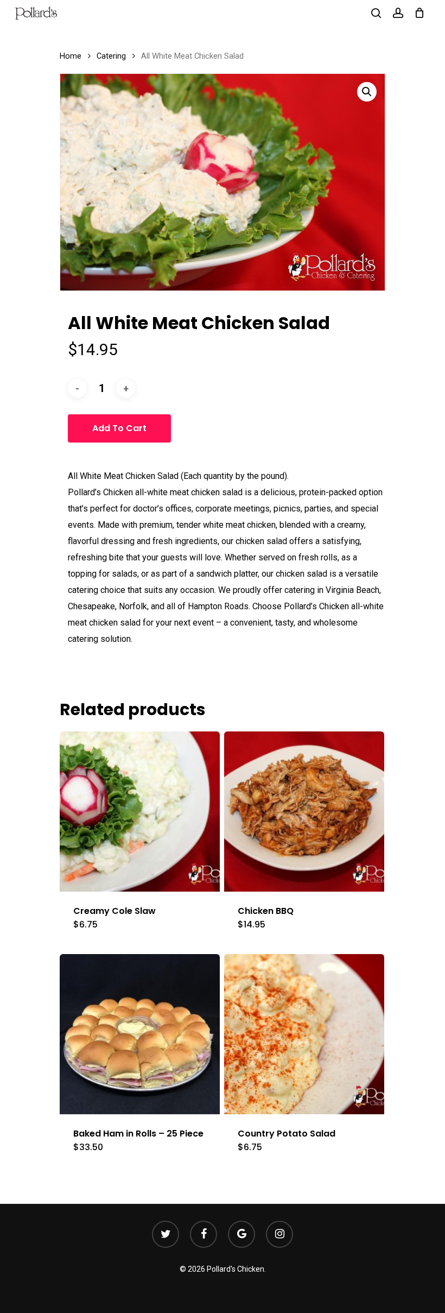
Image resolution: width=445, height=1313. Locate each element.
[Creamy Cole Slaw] (140, 811)
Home (70, 56)
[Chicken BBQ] (304, 811)
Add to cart (119, 428)
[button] (367, 92)
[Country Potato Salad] (304, 1034)
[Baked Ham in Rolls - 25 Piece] (140, 1034)
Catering (111, 56)
